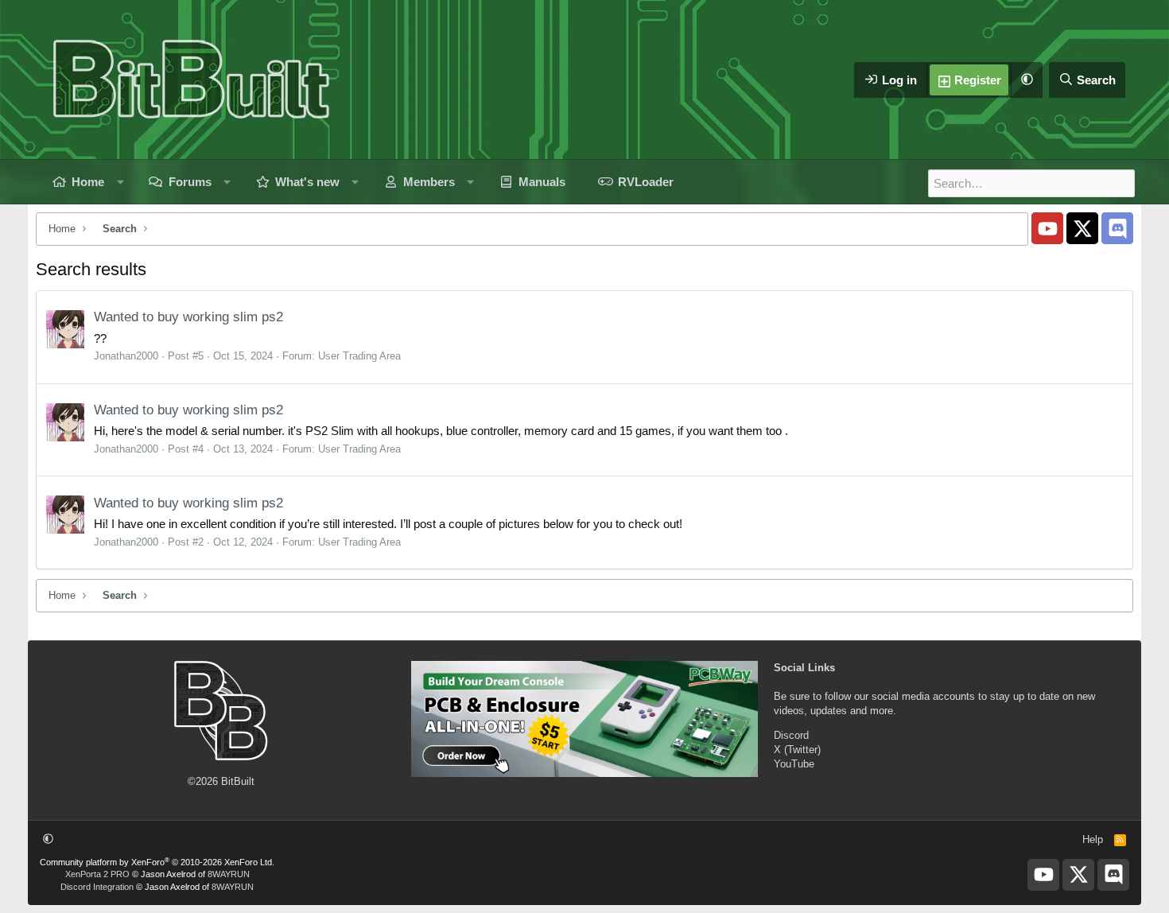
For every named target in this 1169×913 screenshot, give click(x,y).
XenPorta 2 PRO (97, 874)
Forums (190, 181)
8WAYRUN (229, 874)
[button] (1027, 80)
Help (1092, 839)
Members (429, 181)
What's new (307, 181)
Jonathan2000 (126, 356)
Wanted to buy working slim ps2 (188, 316)
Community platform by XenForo (157, 862)
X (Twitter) (797, 750)
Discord (791, 735)
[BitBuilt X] (1082, 228)
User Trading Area (359, 356)
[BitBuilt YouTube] (1047, 228)
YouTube (794, 764)
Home (88, 181)
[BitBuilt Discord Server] (1117, 228)
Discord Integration (97, 887)
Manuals (541, 181)
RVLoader (646, 181)
